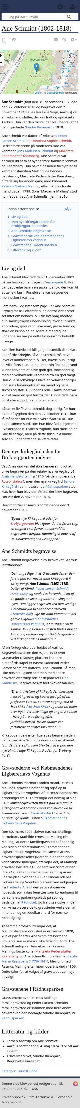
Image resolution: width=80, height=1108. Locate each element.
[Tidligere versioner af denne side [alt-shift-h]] (64, 40)
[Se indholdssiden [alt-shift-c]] (4, 40)
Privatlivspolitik (13, 1097)
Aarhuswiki (30, 6)
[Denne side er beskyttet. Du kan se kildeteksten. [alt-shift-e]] (56, 40)
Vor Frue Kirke (38, 706)
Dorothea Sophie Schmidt (51, 140)
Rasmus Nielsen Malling (20, 186)
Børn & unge (27, 1071)
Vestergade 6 (55, 282)
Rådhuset (28, 902)
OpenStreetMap (55, 92)
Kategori (8, 1071)
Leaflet (38, 92)
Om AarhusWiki (41, 1097)
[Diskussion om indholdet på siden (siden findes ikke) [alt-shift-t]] (14, 40)
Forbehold (64, 1097)
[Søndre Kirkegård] (36, 67)
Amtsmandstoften (16, 476)
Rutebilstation (12, 481)
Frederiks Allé (21, 613)
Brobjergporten (22, 523)
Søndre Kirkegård (38, 127)
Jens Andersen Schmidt (35, 151)
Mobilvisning (12, 1102)
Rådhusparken (56, 486)
